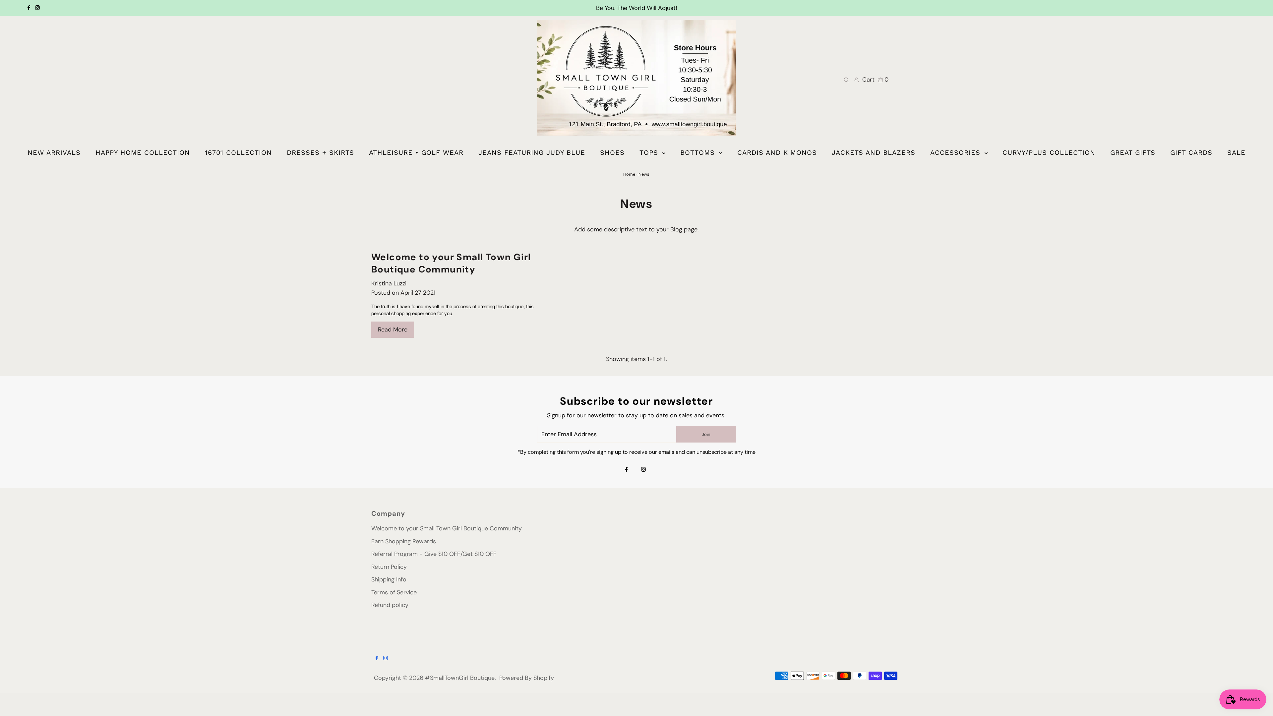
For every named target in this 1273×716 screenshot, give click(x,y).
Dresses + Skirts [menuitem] (320, 152)
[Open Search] (846, 79)
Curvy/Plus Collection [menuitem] (1048, 152)
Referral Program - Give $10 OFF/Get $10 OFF (434, 554)
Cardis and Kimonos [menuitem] (777, 152)
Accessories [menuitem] (956, 152)
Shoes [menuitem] (612, 152)
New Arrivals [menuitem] (54, 152)
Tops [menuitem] (650, 152)
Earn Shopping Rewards (403, 541)
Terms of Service (394, 592)
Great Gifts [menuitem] (1132, 152)
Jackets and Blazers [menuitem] (873, 152)
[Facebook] (29, 8)
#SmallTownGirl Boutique (460, 678)
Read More (392, 329)
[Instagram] (37, 8)
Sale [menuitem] (1236, 152)
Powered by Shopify (526, 678)
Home (629, 174)
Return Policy (389, 567)
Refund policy (389, 605)
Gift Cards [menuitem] (1191, 152)
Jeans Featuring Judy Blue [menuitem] (531, 152)
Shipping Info (388, 579)
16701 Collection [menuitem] (238, 152)
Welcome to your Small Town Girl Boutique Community (451, 263)
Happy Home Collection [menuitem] (142, 152)
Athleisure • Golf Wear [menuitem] (416, 152)
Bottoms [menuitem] (698, 152)
